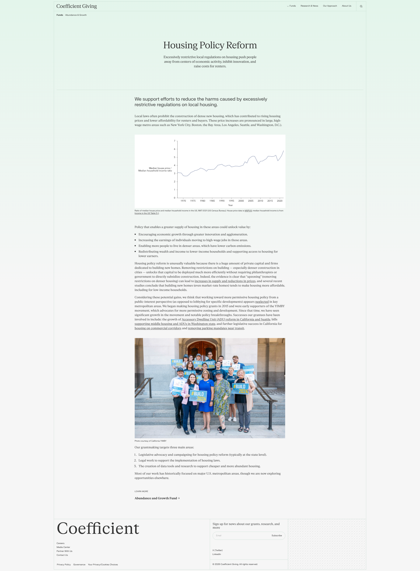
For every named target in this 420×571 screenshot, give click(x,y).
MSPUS (248, 210)
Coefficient (98, 529)
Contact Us (62, 555)
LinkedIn (216, 554)
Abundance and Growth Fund (156, 498)
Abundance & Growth (76, 15)
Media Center (63, 547)
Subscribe (277, 535)
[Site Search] (361, 6)
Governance (79, 564)
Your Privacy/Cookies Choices (103, 564)
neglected (262, 302)
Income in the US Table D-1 (147, 213)
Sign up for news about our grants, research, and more (246, 526)
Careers (60, 543)
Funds (60, 15)
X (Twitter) (217, 550)
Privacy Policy (64, 564)
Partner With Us (64, 551)
